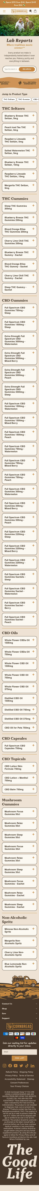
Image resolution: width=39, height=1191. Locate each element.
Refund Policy (12, 1072)
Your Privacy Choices (19, 1086)
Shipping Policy (26, 1072)
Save (4, 1013)
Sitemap (30, 1079)
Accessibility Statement (15, 1079)
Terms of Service (26, 1076)
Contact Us (7, 1004)
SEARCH (27, 69)
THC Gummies (24, 99)
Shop (4, 1008)
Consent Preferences (19, 1083)
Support (6, 1018)
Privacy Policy (11, 1076)
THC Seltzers (9, 99)
